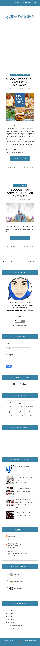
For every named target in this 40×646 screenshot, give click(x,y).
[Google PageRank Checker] (20, 323)
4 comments (10, 247)
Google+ (10, 415)
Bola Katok (11, 536)
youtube (29, 415)
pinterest (20, 415)
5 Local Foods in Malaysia (20, 75)
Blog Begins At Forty (14, 544)
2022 (9, 613)
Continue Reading (20, 158)
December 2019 (15, 626)
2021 (9, 616)
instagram (29, 406)
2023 (9, 610)
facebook (10, 406)
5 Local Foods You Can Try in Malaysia (20, 82)
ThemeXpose (20, 640)
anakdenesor (18, 581)
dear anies (17, 574)
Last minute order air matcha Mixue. (19, 538)
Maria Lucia (18, 588)
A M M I (10, 551)
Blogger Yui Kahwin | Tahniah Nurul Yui (20, 192)
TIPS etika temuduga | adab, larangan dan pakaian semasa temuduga (24, 479)
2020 (9, 620)
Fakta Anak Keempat (22, 466)
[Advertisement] (20, 41)
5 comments (10, 167)
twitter (20, 406)
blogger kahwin (20, 185)
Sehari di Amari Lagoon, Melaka (18, 553)
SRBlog (20, 643)
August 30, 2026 (13, 545)
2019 (9, 623)
